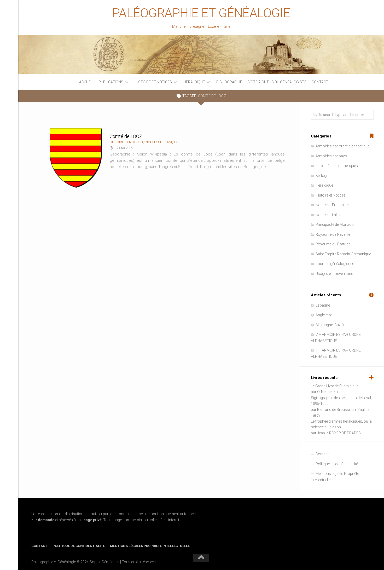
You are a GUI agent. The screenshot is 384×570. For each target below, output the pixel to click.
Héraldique (194, 82)
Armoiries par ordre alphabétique (342, 146)
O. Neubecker (328, 392)
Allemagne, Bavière (331, 325)
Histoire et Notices (153, 82)
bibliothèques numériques (337, 166)
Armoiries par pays (331, 156)
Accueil (86, 82)
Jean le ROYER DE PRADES (339, 433)
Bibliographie (229, 82)
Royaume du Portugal (333, 244)
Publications (110, 82)
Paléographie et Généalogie (201, 12)
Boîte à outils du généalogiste (276, 82)
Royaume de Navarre (333, 234)
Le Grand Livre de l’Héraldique (334, 386)
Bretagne (323, 176)
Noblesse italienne (330, 215)
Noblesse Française (163, 142)
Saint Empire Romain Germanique (343, 254)
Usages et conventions (334, 274)
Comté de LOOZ (126, 136)
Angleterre (324, 315)
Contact (320, 82)
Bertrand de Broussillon (336, 409)
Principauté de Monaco (335, 224)
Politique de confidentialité (337, 464)
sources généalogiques (335, 264)
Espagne (323, 305)
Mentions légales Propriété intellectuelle (335, 476)
